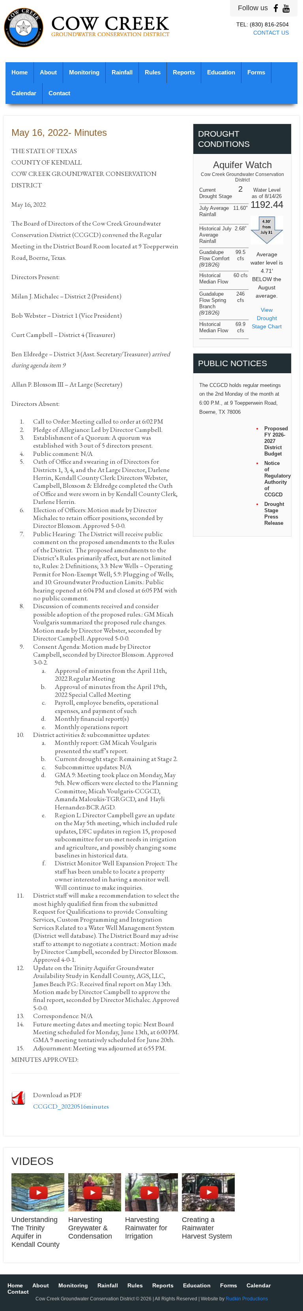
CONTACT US (271, 33)
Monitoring (84, 72)
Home (19, 72)
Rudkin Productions (247, 1299)
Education (221, 72)
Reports (184, 72)
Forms (256, 72)
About (48, 72)
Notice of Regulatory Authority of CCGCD (274, 479)
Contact (59, 93)
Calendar (23, 93)
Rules (153, 72)
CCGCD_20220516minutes (71, 1106)
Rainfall (122, 72)
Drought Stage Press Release (274, 513)
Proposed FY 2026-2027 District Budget (274, 441)
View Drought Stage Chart (267, 318)
